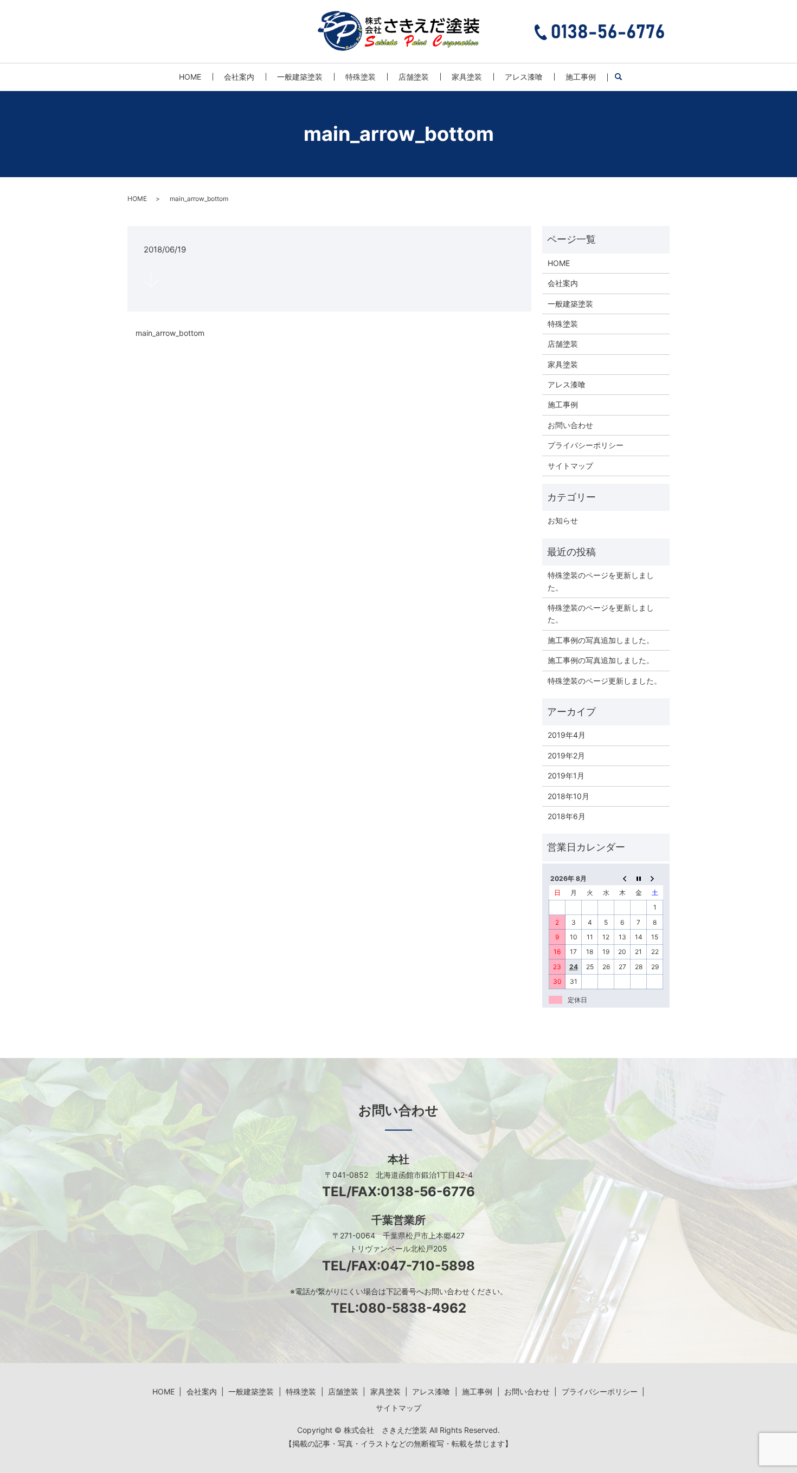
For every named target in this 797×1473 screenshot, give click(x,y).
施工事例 (580, 76)
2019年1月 (566, 775)
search (624, 77)
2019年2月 (566, 755)
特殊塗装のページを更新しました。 (601, 581)
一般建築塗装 (300, 76)
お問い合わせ (570, 425)
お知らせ (563, 520)
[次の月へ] (655, 878)
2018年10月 (568, 796)
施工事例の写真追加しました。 (601, 640)
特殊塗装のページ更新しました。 (604, 680)
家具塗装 (467, 76)
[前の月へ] (622, 878)
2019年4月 (567, 734)
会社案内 (239, 76)
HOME (190, 76)
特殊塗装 (360, 76)
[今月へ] (639, 878)
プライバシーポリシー (586, 445)
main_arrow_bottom (170, 333)
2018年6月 (567, 816)
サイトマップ (570, 465)
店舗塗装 (413, 76)
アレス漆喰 (524, 76)
